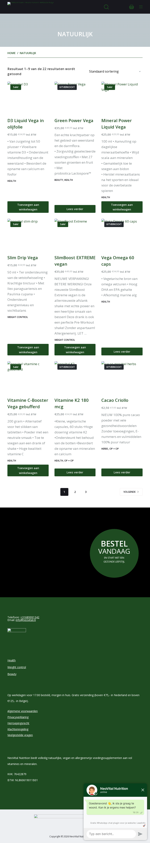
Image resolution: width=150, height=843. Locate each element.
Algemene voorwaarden (22, 711)
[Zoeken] (106, 6)
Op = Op (69, 460)
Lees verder (75, 209)
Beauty (58, 180)
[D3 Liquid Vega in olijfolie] (27, 97)
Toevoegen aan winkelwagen (28, 207)
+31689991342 (29, 617)
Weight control (17, 317)
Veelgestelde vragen (20, 735)
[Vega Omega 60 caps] (121, 234)
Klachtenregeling (17, 729)
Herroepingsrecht (18, 723)
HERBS (104, 448)
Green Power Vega (73, 120)
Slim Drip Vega (22, 257)
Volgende (129, 491)
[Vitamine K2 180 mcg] (75, 376)
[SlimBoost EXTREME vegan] (75, 234)
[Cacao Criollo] (121, 376)
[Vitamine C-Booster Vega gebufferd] (27, 376)
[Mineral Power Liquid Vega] (121, 97)
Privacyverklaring (18, 717)
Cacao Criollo (114, 400)
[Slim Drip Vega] (27, 234)
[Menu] (141, 7)
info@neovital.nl (26, 620)
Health (11, 181)
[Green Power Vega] (75, 97)
